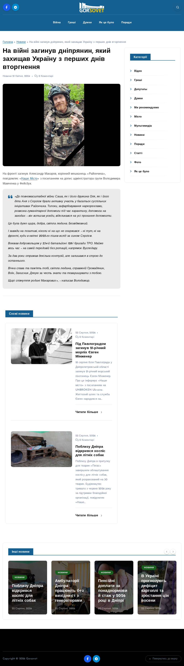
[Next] (173, 551)
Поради (126, 22)
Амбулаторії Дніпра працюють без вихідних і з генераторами (26, 591)
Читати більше (87, 412)
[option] (27, 587)
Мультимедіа (143, 126)
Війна (57, 22)
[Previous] (166, 551)
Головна (8, 42)
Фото (137, 162)
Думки (87, 22)
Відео (138, 71)
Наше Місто (29, 178)
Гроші (72, 22)
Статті (138, 153)
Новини (21, 42)
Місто (138, 117)
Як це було (106, 22)
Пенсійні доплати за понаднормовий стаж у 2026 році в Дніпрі (69, 591)
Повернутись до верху (165, 659)
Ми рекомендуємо (146, 107)
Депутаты (140, 89)
